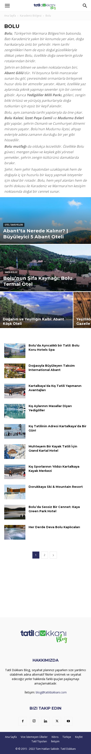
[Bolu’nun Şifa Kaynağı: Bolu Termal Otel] (45, 279)
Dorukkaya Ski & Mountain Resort (56, 487)
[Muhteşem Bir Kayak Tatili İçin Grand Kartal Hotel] (14, 451)
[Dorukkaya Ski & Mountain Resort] (14, 492)
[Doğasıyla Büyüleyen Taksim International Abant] (14, 371)
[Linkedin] (45, 721)
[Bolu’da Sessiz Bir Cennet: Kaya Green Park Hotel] (14, 512)
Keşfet (79, 737)
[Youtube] (68, 721)
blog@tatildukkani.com (51, 692)
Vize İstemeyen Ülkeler (34, 737)
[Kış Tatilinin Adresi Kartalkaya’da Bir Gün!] (14, 431)
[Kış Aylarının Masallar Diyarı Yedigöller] (14, 411)
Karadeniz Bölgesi (30, 15)
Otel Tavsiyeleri (14, 225)
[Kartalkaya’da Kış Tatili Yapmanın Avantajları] (14, 391)
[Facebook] (22, 721)
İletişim (55, 741)
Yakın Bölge (11, 272)
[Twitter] (57, 721)
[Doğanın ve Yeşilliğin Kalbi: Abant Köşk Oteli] (36, 317)
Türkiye (66, 737)
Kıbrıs (55, 737)
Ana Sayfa (10, 15)
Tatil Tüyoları (39, 741)
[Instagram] (34, 721)
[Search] (85, 5)
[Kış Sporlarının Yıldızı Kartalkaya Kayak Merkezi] (14, 471)
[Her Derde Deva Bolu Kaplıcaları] (14, 532)
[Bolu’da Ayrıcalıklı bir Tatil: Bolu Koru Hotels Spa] (14, 350)
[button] (7, 5)
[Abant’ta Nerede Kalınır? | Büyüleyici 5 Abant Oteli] (45, 236)
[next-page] (53, 555)
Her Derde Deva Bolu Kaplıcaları (54, 527)
